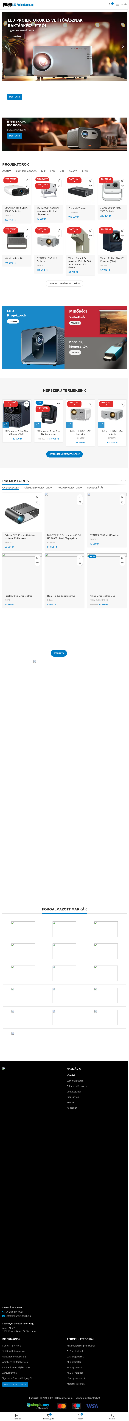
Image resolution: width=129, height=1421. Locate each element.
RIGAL (7, 600)
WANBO (104, 265)
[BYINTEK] (23, 1040)
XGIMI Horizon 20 (13, 258)
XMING (104, 600)
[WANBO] (23, 951)
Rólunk (70, 1102)
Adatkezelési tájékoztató (15, 1361)
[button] (6, 46)
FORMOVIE (73, 212)
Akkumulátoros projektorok (81, 1345)
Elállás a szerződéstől (15, 1384)
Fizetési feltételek (11, 1345)
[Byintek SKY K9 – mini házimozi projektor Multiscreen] (22, 512)
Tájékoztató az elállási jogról (17, 1378)
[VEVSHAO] (105, 951)
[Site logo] (18, 4)
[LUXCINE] (23, 995)
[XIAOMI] (64, 929)
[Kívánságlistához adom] (27, 186)
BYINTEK (9, 215)
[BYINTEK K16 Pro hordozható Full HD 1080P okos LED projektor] (64, 512)
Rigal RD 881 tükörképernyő (61, 596)
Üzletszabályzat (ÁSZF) (14, 1356)
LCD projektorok (75, 1356)
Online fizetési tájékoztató (16, 1367)
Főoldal (71, 1075)
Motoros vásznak (75, 1383)
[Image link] (19, 1184)
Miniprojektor (74, 1361)
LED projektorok (75, 1080)
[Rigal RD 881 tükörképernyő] (64, 573)
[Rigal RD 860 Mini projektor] (22, 573)
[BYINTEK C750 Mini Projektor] (107, 512)
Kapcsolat (72, 1107)
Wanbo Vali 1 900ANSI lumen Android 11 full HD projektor (48, 211)
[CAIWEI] (105, 1017)
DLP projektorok (75, 1351)
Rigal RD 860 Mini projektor (18, 596)
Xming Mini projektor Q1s (102, 596)
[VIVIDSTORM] (64, 951)
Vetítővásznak (74, 1091)
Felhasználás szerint (77, 1086)
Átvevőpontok (9, 1372)
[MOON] (105, 973)
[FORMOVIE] (105, 995)
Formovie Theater (77, 208)
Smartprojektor (75, 1367)
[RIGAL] (64, 973)
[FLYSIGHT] (23, 1017)
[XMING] (23, 929)
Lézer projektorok (76, 1378)
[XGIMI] (105, 929)
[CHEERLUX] (64, 1017)
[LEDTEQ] (64, 995)
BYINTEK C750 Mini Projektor (104, 535)
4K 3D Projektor (75, 1372)
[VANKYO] (23, 973)
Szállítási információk (13, 1351)
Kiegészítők (73, 1096)
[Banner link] (64, 99)
